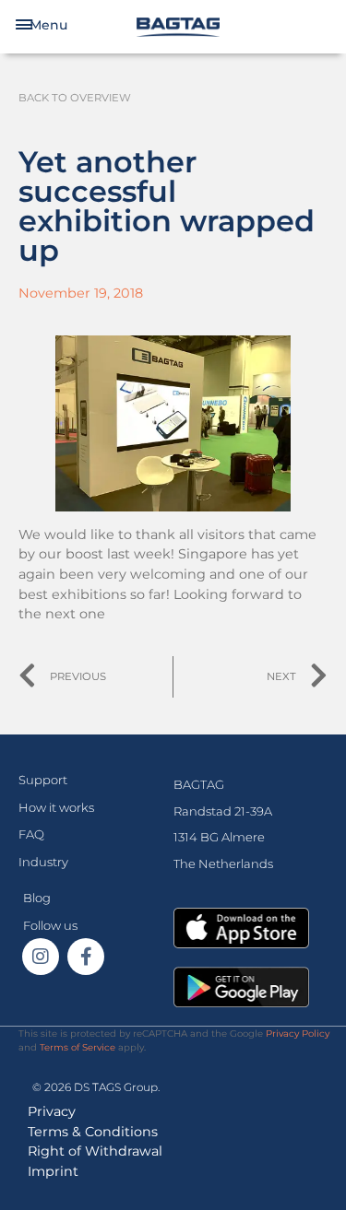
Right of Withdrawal (95, 1151)
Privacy (52, 1111)
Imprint (53, 1171)
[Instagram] (40, 956)
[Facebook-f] (85, 956)
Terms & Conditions (93, 1131)
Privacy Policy (297, 1034)
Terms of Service (77, 1047)
